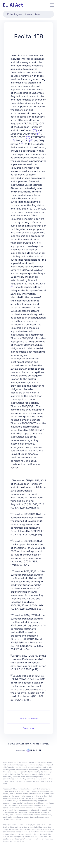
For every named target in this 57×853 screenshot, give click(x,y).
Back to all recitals (28, 718)
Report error (28, 728)
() (35, 130)
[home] (13, 5)
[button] (52, 5)
